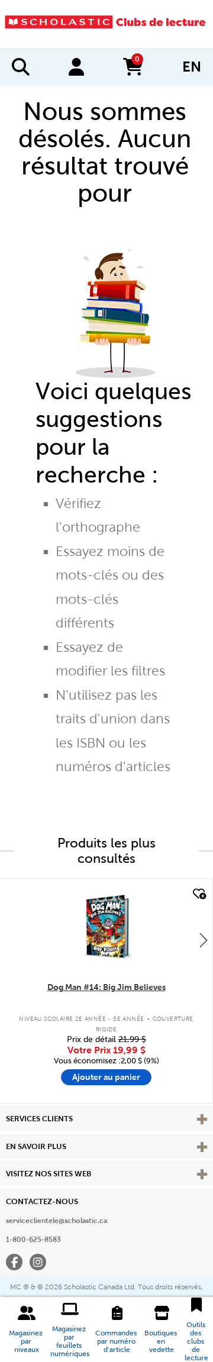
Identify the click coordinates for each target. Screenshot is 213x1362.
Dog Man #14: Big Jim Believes (106, 987)
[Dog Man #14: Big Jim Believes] (106, 926)
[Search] (21, 67)
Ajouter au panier (106, 1077)
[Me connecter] (76, 66)
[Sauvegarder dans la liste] (198, 894)
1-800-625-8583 (33, 1239)
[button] (26, 1329)
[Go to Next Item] (203, 939)
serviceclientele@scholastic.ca (56, 1221)
